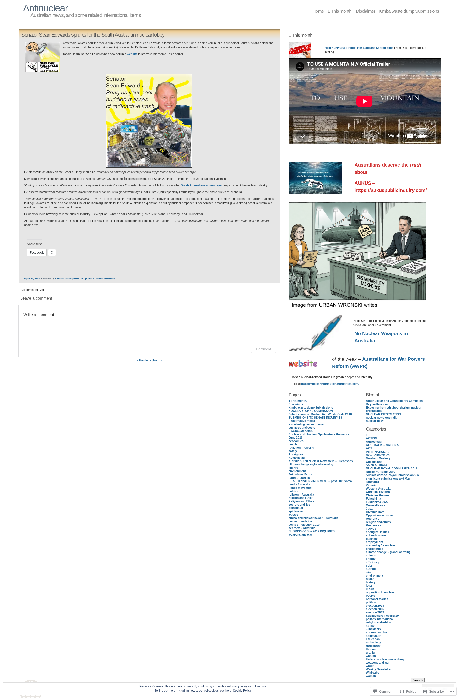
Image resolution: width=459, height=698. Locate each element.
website (132, 54)
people (370, 595)
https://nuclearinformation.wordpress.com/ (330, 384)
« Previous (144, 360)
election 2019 (375, 612)
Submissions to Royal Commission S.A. (393, 475)
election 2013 (375, 605)
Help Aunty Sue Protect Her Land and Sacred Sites (359, 47)
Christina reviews (378, 492)
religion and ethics (301, 498)
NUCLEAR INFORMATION (383, 414)
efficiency (372, 562)
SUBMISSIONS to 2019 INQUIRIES (312, 531)
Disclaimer (365, 11)
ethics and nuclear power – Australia (313, 518)
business (372, 538)
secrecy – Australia (302, 528)
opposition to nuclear (380, 592)
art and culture (376, 535)
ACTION (371, 438)
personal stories (377, 599)
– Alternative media (302, 421)
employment (374, 542)
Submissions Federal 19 (382, 615)
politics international (379, 619)
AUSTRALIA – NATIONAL (383, 445)
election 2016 (375, 609)
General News (375, 505)
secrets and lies (299, 504)
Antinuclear (45, 8)
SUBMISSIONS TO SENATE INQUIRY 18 (315, 417)
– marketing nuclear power (307, 424)
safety (293, 451)
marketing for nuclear (380, 545)
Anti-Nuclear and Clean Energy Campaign (394, 401)
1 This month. (340, 11)
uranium (371, 652)
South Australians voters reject (202, 185)
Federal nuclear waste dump (385, 659)
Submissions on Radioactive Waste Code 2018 (320, 414)
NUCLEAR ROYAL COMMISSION (311, 411)
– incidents (373, 629)
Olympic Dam (375, 512)
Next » (157, 360)
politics (89, 278)
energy (293, 467)
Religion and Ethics (302, 501)
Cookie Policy (242, 690)
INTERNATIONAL (377, 451)
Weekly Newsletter (379, 669)
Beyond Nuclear (377, 404)
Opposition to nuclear (380, 515)
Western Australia (378, 488)
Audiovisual (297, 457)
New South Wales (378, 455)
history (371, 582)
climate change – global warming (311, 464)
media (370, 589)
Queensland (374, 462)
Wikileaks (372, 672)
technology (373, 642)
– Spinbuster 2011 (301, 431)
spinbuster (296, 511)
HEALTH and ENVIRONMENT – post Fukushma (320, 481)
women (371, 676)
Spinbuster (296, 508)
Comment (263, 349)
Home (318, 11)
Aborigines (296, 454)
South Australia (105, 278)
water (370, 666)
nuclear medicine (300, 521)
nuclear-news (375, 421)
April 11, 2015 (32, 278)
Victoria (371, 485)
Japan (370, 508)
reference (372, 518)
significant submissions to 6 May (388, 478)
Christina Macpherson (69, 278)
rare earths (373, 646)
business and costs (302, 427)
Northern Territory (378, 458)
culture (371, 555)
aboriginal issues (377, 532)
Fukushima (373, 498)
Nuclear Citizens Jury (380, 472)
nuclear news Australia (381, 417)
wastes (293, 514)
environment (297, 471)
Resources (373, 525)
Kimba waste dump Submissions (409, 11)
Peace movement (300, 488)
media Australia (299, 484)
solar (369, 565)
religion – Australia (301, 494)
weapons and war (300, 534)
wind (369, 572)
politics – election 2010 (304, 524)
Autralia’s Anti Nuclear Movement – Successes (321, 461)
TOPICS (371, 528)
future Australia (299, 478)
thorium (371, 649)
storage (371, 569)
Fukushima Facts (300, 474)
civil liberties (374, 549)
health (293, 444)
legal (369, 585)
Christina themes (377, 495)
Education (373, 639)
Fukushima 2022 (377, 502)
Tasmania (372, 482)
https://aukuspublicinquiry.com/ (391, 190)
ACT (369, 448)
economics (296, 441)
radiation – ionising (301, 447)
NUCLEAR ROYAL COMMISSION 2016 (392, 468)
